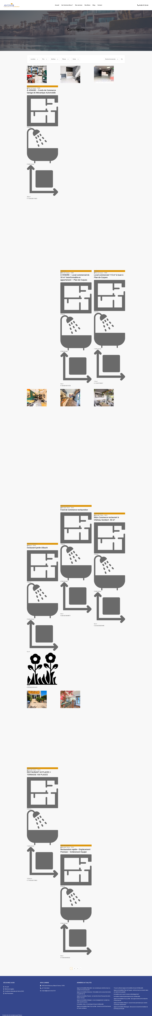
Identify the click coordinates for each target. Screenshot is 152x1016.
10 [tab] (118, 269)
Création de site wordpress (9, 1015)
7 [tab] (110, 269)
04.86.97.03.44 (143, 5)
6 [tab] (82, 269)
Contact (100, 5)
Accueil (57, 5)
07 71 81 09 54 (45, 988)
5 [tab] (79, 269)
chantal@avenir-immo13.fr (49, 990)
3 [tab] (75, 269)
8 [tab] (113, 269)
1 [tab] (70, 269)
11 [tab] (120, 269)
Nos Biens (87, 5)
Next (59, 464)
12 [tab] (122, 269)
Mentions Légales (9, 989)
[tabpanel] (42, 74)
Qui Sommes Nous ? (67, 5)
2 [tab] (72, 269)
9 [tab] (115, 269)
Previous (59, 166)
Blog (94, 5)
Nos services (78, 5)
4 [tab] (77, 269)
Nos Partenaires (9, 993)
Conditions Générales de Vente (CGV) (14, 991)
